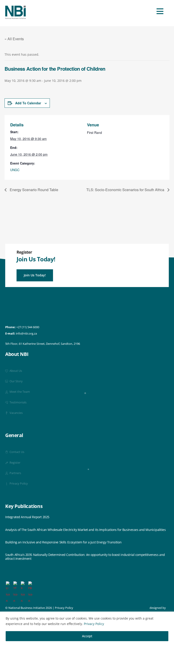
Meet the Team (19, 392)
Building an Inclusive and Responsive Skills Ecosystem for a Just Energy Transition (63, 542)
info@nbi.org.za (26, 333)
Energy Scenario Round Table (33, 189)
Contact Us (16, 452)
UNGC (14, 170)
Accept (87, 636)
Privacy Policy (94, 624)
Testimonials (18, 402)
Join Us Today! (35, 275)
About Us (15, 371)
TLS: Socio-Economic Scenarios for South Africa (125, 189)
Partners (15, 473)
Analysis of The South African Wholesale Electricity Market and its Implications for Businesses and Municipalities (85, 530)
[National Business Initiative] (15, 17)
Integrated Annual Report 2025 (27, 517)
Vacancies (16, 413)
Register (14, 463)
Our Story (16, 381)
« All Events (14, 38)
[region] (87, 628)
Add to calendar (28, 103)
